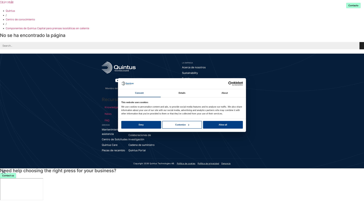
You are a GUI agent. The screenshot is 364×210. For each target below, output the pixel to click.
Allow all (223, 124)
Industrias (144, 5)
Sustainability (190, 72)
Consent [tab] (139, 93)
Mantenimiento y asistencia (227, 5)
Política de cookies (186, 163)
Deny (141, 124)
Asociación (194, 5)
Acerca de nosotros (194, 67)
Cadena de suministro (141, 144)
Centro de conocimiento (20, 19)
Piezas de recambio (113, 150)
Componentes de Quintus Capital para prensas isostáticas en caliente (47, 28)
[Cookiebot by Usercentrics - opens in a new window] (230, 83)
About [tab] (225, 93)
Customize (180, 124)
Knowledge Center (171, 5)
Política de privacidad (208, 163)
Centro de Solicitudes (115, 139)
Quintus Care (109, 144)
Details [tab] (182, 93)
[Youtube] (117, 80)
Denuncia (225, 163)
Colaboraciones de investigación (139, 137)
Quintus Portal (137, 150)
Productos (123, 5)
